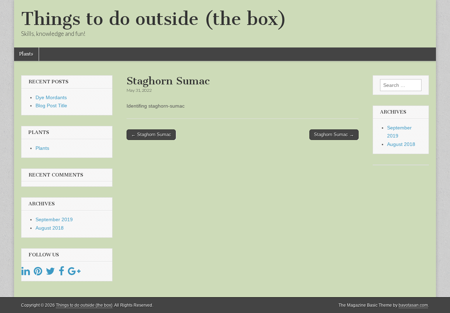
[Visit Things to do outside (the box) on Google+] (74, 273)
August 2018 (50, 228)
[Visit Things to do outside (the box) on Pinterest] (38, 273)
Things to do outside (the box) (154, 19)
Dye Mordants (51, 97)
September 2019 (54, 219)
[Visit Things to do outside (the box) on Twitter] (50, 273)
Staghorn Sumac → (334, 134)
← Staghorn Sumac (151, 134)
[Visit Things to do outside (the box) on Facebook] (61, 273)
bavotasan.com (413, 305)
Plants (26, 54)
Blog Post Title (51, 105)
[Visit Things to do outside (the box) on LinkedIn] (25, 273)
